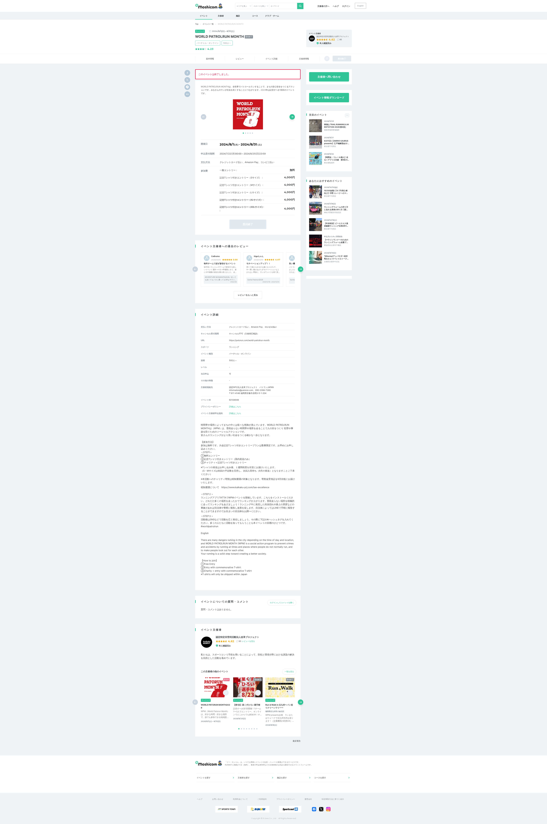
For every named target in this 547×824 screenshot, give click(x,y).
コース (255, 16)
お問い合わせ (217, 799)
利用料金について (240, 799)
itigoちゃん (259, 256)
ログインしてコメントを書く (282, 602)
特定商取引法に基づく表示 (333, 799)
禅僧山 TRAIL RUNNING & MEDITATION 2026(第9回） (336, 125)
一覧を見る (289, 671)
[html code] (187, 94)
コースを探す (320, 777)
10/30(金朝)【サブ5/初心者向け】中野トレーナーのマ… (336, 191)
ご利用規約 (262, 799)
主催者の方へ (323, 6)
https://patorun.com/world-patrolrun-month (249, 340)
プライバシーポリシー (285, 799)
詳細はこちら (235, 406)
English (360, 6)
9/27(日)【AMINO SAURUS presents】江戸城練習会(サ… (336, 142)
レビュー (240, 58)
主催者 (221, 16)
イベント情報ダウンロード (329, 97)
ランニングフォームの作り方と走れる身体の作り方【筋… (336, 208)
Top (196, 24)
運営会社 (308, 799)
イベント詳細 (271, 58)
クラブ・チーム (272, 16)
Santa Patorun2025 (255, 280)
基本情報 (210, 58)
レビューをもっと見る (248, 295)
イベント (204, 16)
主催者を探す (244, 777)
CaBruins (215, 256)
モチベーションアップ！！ (258, 263)
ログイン (346, 6)
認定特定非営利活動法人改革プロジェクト (333, 36)
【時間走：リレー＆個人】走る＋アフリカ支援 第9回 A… (336, 158)
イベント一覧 (208, 24)
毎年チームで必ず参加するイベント (220, 263)
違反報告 (297, 741)
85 (341, 39)
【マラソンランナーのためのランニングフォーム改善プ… (336, 241)
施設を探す (282, 777)
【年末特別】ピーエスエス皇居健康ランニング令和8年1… (336, 224)
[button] (243, 133)
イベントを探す (204, 777)
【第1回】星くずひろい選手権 (246, 705)
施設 (238, 16)
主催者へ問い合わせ (329, 76)
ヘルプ (336, 6)
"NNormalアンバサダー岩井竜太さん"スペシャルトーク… (336, 257)
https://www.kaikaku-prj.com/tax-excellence (245, 487)
